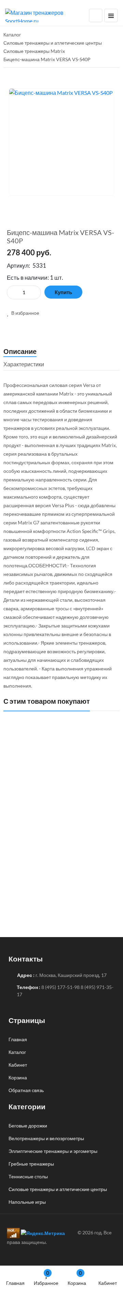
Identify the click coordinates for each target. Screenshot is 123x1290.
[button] (23, 313)
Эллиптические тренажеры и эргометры (53, 1151)
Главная (15, 1283)
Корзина (77, 1278)
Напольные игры (27, 1202)
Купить (63, 292)
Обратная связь (26, 1090)
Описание (20, 351)
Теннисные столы (28, 1176)
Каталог (17, 1052)
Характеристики (23, 364)
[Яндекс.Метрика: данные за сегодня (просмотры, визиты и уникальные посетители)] (43, 1233)
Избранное (46, 1278)
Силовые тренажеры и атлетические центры (58, 1189)
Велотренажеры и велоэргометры (46, 1138)
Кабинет (107, 1283)
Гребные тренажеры (31, 1164)
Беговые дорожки (28, 1125)
